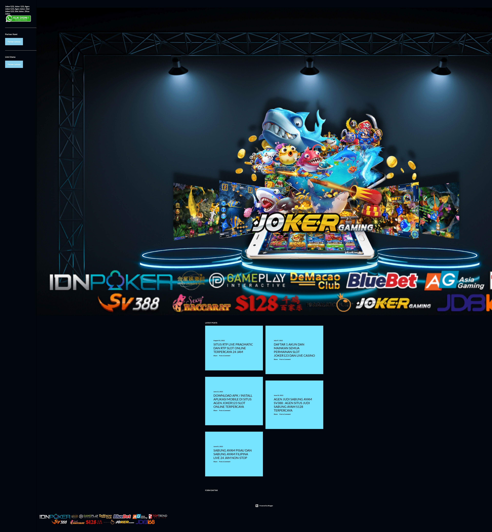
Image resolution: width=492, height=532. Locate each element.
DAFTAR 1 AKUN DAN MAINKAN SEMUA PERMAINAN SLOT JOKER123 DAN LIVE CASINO (294, 349)
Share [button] (215, 356)
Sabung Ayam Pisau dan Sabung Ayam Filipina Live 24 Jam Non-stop (232, 454)
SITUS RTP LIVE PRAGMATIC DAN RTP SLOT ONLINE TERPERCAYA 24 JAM (233, 348)
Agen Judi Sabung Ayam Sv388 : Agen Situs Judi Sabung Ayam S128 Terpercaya (293, 404)
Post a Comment (224, 356)
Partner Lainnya (14, 41)
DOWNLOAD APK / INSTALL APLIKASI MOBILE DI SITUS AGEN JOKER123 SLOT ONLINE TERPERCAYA (232, 401)
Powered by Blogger (266, 506)
